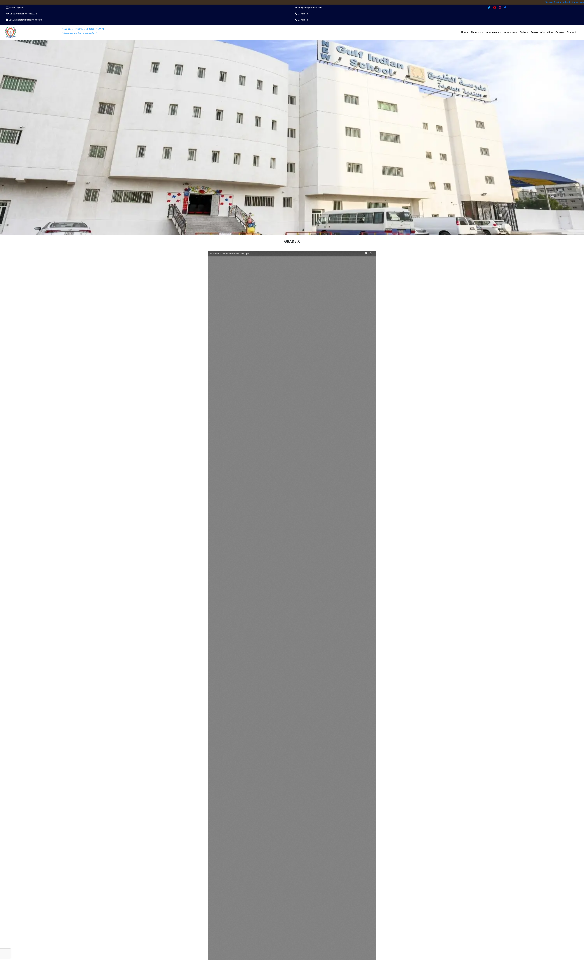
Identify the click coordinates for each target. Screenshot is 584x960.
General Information (541, 32)
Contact (571, 32)
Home (464, 32)
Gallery (524, 32)
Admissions (510, 32)
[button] (482, 32)
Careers (559, 32)
